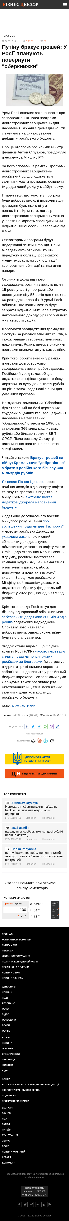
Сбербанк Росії (53, 715)
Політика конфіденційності (20, 961)
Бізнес (6, 1037)
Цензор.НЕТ (9, 986)
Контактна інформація (16, 939)
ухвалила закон (15, 537)
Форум (6, 1031)
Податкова (9, 1095)
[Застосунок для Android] (37, 1204)
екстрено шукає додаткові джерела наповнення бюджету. (29, 502)
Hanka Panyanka (24, 849)
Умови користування (16, 956)
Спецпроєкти (11, 1054)
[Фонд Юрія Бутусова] (34, 758)
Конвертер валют (17, 897)
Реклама (7, 950)
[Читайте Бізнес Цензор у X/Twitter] (25, 1204)
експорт (7, 1107)
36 (45, 41)
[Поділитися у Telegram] (39, 726)
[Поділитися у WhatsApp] (45, 726)
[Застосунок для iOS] (43, 1204)
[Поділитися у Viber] (51, 726)
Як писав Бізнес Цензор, (23, 482)
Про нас (7, 934)
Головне (7, 1048)
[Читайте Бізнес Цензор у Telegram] (31, 1204)
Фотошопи (9, 1020)
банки (6, 1079)
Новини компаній (13, 1151)
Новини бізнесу (12, 978)
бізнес (6, 1113)
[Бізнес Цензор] (20, 5)
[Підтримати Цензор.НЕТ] (34, 774)
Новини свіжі (11, 972)
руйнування (10, 1135)
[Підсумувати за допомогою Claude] (39, 740)
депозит (11, 715)
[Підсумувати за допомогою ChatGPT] (33, 740)
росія (29, 715)
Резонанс (8, 1003)
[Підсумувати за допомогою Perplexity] (45, 740)
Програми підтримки (15, 1101)
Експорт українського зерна (21, 1090)
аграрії (6, 1157)
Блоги (6, 1025)
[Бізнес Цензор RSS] (50, 1204)
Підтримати (9, 945)
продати (8, 903)
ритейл (6, 1129)
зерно (6, 1140)
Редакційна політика (16, 967)
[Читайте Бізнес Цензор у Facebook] (19, 1204)
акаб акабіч (20, 827)
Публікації (8, 1059)
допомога (8, 1162)
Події (5, 998)
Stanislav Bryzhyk (25, 802)
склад (6, 1124)
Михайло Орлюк (23, 706)
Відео (5, 1014)
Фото (5, 1009)
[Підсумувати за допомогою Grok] (51, 740)
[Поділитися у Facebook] (27, 726)
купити (18, 903)
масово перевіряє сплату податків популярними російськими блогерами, (33, 656)
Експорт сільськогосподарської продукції (30, 1084)
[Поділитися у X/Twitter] (33, 726)
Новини (9, 36)
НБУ (4, 1118)
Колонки (7, 1065)
